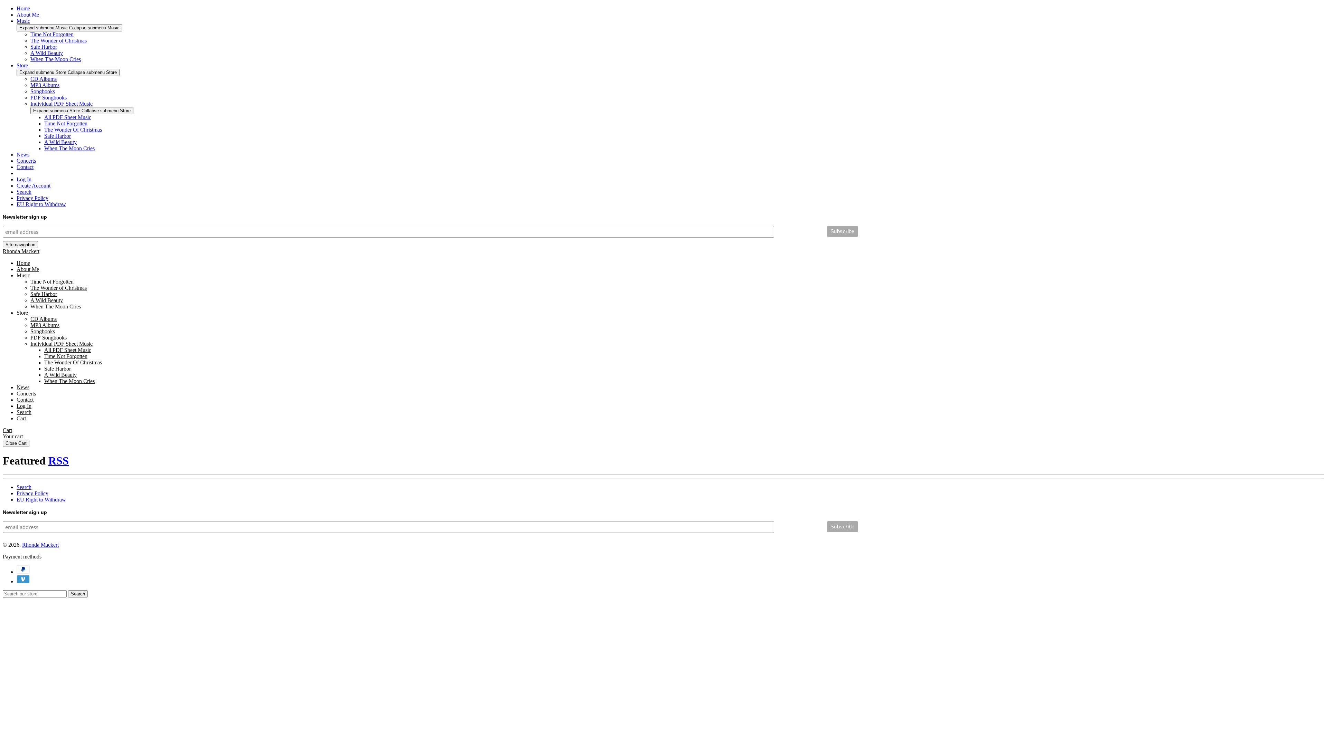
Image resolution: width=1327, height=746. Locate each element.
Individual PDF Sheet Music (61, 104)
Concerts (26, 161)
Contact (25, 167)
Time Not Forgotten (52, 34)
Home (23, 8)
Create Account (33, 186)
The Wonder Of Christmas (73, 130)
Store (22, 65)
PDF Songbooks (48, 98)
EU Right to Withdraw (41, 204)
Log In (24, 179)
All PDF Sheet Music (67, 117)
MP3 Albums (44, 85)
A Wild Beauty (46, 53)
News (23, 154)
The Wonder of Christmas (58, 41)
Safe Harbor (43, 47)
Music (23, 21)
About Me (28, 15)
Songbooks (42, 91)
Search (24, 192)
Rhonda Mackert (21, 251)
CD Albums (43, 79)
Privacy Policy (32, 198)
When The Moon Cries (55, 59)
